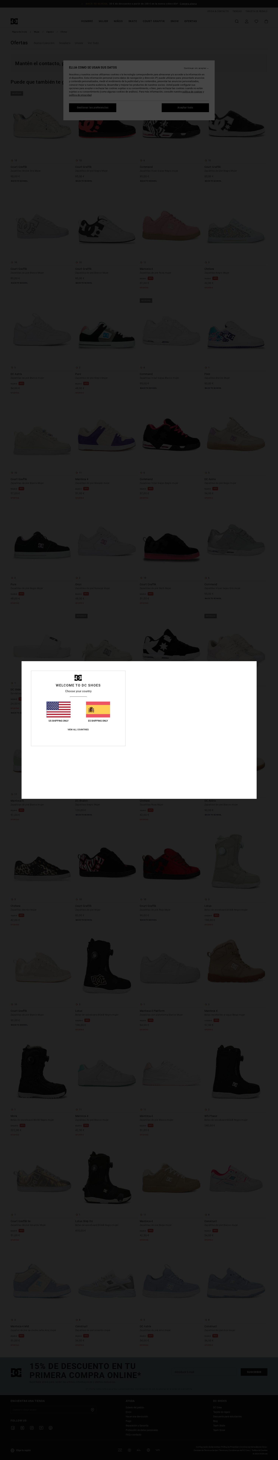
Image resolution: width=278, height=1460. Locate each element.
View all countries (78, 729)
